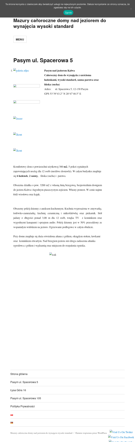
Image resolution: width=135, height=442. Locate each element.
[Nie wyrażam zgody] (131, 8)
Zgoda (68, 12)
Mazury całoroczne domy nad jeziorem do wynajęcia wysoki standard (59, 23)
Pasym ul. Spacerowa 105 (25, 398)
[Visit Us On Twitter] (121, 432)
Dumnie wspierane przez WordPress (91, 432)
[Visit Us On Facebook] (121, 437)
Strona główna (18, 374)
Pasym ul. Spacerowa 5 (24, 382)
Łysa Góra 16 (18, 390)
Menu (20, 39)
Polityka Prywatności (22, 406)
